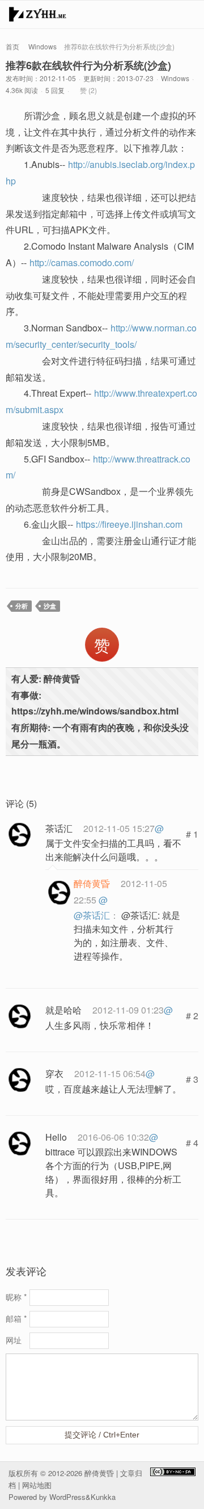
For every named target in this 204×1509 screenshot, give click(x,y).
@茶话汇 (92, 915)
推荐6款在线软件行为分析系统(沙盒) (88, 65)
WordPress (67, 1496)
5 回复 (55, 90)
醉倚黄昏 (99, 1473)
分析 (21, 606)
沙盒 (50, 606)
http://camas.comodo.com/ (81, 262)
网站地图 (37, 1484)
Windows (42, 46)
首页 (12, 46)
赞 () (88, 90)
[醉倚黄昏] (37, 17)
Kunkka (103, 1496)
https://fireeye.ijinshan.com (129, 524)
